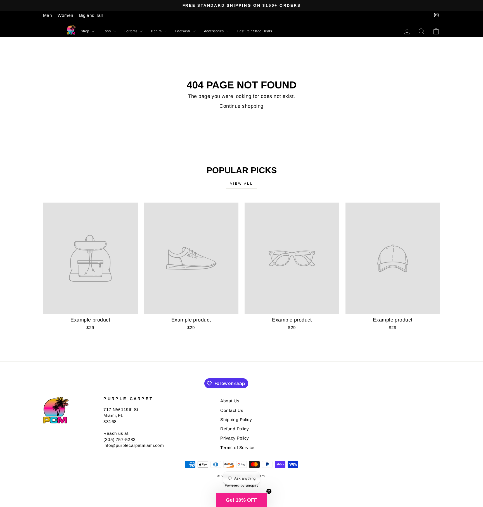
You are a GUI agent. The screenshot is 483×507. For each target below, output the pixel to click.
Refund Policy (234, 428)
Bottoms (131, 31)
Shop (85, 31)
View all (241, 184)
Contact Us (231, 410)
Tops (107, 31)
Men (47, 15)
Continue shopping (241, 106)
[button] (241, 500)
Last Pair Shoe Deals (254, 31)
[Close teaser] (269, 491)
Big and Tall (91, 15)
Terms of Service (237, 447)
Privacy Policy (234, 438)
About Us (229, 400)
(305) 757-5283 (119, 439)
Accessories (214, 31)
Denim (157, 31)
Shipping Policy (236, 419)
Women (65, 15)
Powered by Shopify (241, 485)
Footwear (183, 31)
